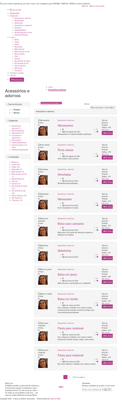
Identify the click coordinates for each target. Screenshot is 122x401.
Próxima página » (79, 377)
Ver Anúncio (109, 133)
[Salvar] (97, 132)
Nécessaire (65, 199)
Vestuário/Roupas (21, 35)
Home (50, 87)
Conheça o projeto (17, 73)
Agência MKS (56, 398)
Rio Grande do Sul (21, 63)
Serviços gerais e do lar (23, 32)
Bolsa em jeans (67, 274)
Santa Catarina (20, 66)
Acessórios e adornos (23, 18)
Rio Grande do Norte (22, 61)
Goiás (17, 44)
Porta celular (66, 150)
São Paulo (18, 68)
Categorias (14, 16)
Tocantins (18, 70)
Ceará (17, 42)
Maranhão (18, 46)
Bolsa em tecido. (68, 299)
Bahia (17, 39)
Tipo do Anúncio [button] (15, 104)
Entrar (86, 6)
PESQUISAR (14, 13)
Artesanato (19, 23)
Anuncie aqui (17, 79)
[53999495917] (97, 129)
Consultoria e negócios (23, 25)
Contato (13, 75)
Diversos (18, 27)
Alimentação (19, 20)
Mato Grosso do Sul (22, 51)
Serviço (17, 113)
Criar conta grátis (97, 6)
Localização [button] (13, 156)
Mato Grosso (19, 49)
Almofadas (64, 174)
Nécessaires (65, 125)
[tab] (17, 104)
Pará (16, 56)
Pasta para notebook (71, 328)
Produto (17, 109)
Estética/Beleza (20, 30)
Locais (12, 37)
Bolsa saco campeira (71, 223)
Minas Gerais (20, 54)
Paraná (17, 58)
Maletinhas (64, 250)
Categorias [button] (13, 120)
